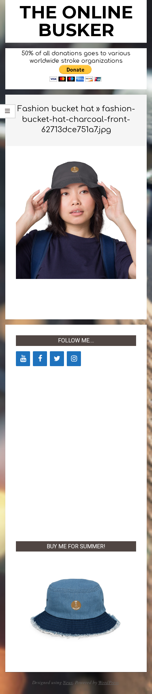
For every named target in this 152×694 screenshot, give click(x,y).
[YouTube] (23, 358)
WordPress (108, 682)
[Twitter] (57, 358)
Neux (68, 682)
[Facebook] (40, 358)
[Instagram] (74, 358)
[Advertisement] (76, 452)
